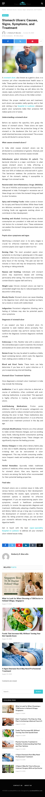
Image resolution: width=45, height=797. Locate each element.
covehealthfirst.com (36, 790)
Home (4, 9)
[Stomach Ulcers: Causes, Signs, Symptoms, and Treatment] (22, 59)
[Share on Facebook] (8, 41)
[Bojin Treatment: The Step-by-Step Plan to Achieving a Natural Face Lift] (8, 722)
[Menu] (3, 3)
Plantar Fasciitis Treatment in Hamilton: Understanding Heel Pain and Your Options (28, 744)
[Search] (42, 3)
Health (5, 15)
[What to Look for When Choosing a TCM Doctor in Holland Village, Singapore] (22, 584)
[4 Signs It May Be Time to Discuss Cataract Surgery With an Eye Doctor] (8, 769)
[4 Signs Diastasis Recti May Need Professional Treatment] (22, 654)
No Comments (8, 36)
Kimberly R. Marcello (14, 33)
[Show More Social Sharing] (41, 41)
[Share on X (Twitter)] (20, 41)
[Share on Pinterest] (32, 41)
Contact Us (17, 785)
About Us (28, 785)
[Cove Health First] (22, 3)
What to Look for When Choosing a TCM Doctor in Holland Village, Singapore (28, 708)
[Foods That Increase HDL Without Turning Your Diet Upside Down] (22, 619)
